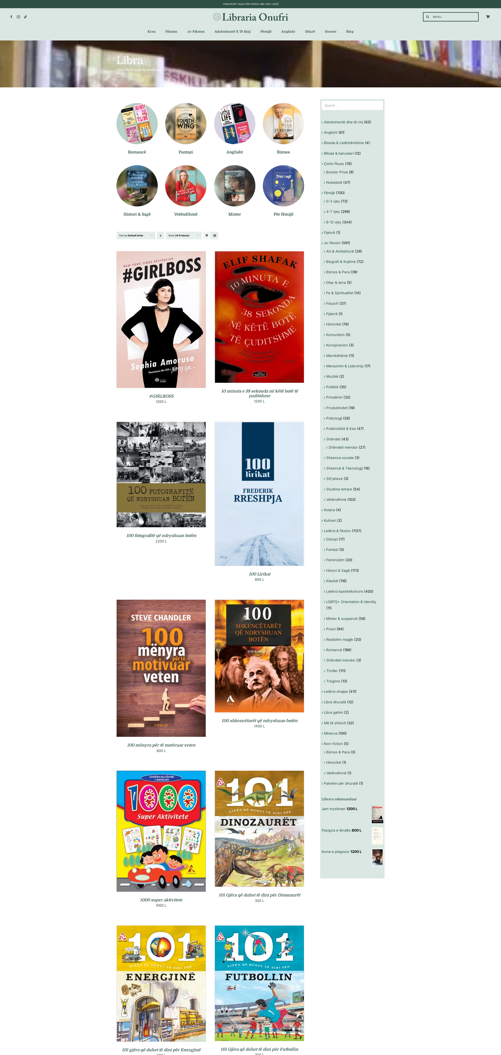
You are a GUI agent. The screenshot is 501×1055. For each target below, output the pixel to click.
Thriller (332, 671)
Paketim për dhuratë (341, 783)
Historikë (333, 324)
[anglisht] (234, 105)
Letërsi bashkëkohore (344, 591)
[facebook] (11, 16)
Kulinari (330, 520)
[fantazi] (185, 105)
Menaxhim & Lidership (344, 366)
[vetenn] (185, 167)
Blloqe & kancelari (339, 153)
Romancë (334, 650)
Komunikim (335, 335)
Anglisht (330, 132)
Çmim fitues (334, 164)
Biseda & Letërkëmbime (344, 143)
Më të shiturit (335, 723)
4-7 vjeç (333, 212)
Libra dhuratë (335, 702)
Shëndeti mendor (343, 447)
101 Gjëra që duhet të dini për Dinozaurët (259, 895)
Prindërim (334, 397)
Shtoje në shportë (153, 320)
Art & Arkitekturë (340, 251)
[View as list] (214, 235)
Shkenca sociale (340, 458)
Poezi (331, 629)
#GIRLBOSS (161, 396)
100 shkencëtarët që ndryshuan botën (259, 720)
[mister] (234, 167)
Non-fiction (333, 744)
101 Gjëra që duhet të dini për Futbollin (259, 1049)
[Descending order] (160, 235)
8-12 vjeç (333, 222)
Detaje (179, 320)
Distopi (332, 539)
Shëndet (333, 439)
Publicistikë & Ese (341, 429)
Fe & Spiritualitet (339, 293)
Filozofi (332, 303)
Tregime (333, 681)
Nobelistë (334, 182)
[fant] (137, 167)
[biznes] (283, 105)
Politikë (332, 387)
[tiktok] (25, 16)
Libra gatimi (333, 712)
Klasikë (332, 581)
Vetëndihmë (336, 499)
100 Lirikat (259, 574)
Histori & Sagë (338, 570)
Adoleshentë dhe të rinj (343, 122)
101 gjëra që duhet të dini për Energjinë (161, 1050)
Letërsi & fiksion (337, 531)
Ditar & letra (336, 283)
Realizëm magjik (339, 639)
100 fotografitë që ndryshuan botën (161, 535)
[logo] (250, 13)
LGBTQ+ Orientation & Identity (351, 602)
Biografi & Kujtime (341, 262)
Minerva (330, 733)
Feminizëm (335, 560)
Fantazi (332, 550)
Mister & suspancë (342, 619)
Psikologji (334, 418)
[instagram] (18, 16)
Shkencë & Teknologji (344, 468)
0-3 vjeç (333, 201)
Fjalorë (329, 232)
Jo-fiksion (332, 243)
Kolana (329, 510)
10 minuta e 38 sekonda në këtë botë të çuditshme (259, 393)
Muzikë (332, 376)
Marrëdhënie (337, 356)
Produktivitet (337, 408)
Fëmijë (329, 193)
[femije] (283, 167)
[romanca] (137, 105)
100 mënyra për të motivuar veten (161, 745)
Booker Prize (337, 172)
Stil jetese (334, 479)
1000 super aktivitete (161, 900)
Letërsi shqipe (336, 691)
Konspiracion (337, 345)
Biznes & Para (338, 272)
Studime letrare (339, 489)
